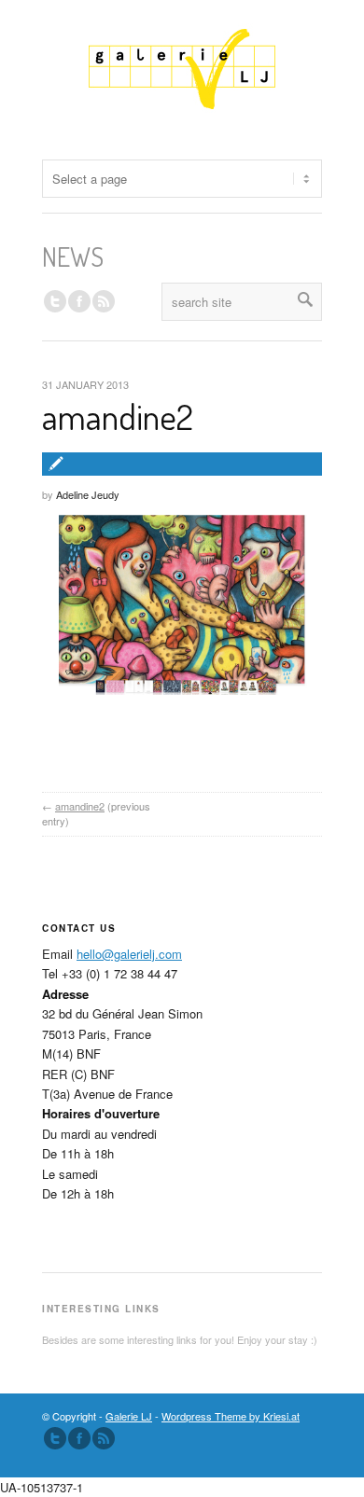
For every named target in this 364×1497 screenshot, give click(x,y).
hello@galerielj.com (129, 954)
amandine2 (117, 416)
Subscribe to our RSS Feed (103, 1438)
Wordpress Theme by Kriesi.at (230, 1415)
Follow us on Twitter (55, 301)
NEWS (73, 256)
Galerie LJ (128, 1415)
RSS (103, 301)
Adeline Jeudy (87, 494)
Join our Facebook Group (79, 301)
